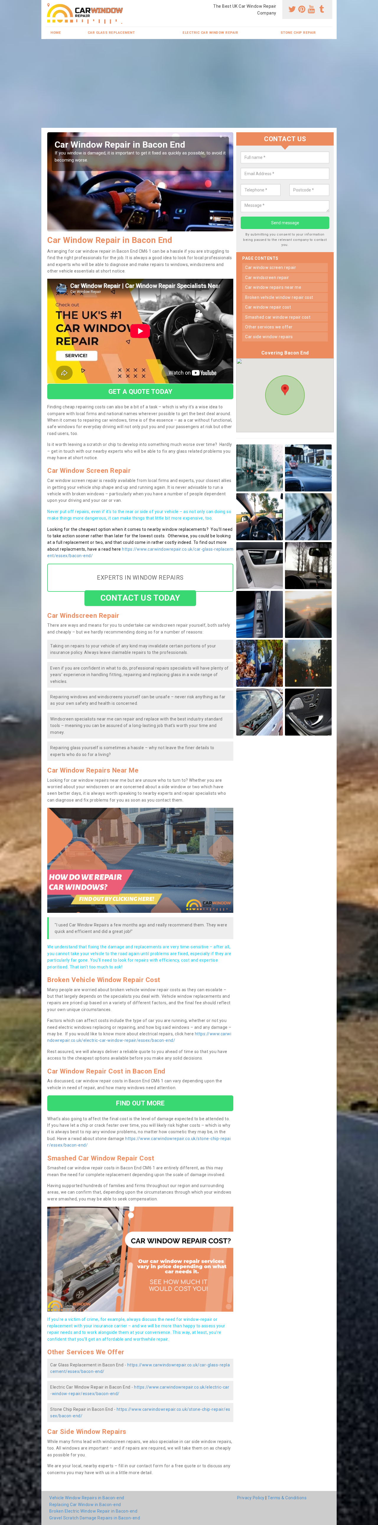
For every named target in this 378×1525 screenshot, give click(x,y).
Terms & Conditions (287, 1497)
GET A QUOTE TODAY (140, 391)
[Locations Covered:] (48, 5)
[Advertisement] (189, 83)
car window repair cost (268, 307)
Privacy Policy (251, 1497)
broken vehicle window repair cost (279, 297)
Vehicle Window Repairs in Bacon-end (86, 1497)
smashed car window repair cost (277, 317)
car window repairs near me (273, 287)
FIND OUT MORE (140, 1103)
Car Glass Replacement (111, 33)
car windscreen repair (267, 277)
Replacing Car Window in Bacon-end (85, 1504)
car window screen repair (270, 267)
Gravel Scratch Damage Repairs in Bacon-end (94, 1518)
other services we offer (269, 327)
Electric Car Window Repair (210, 33)
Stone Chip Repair (298, 33)
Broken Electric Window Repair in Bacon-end (93, 1511)
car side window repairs (269, 336)
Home (55, 33)
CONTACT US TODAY (140, 598)
